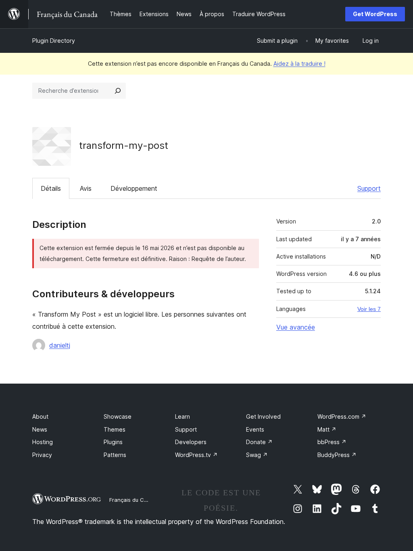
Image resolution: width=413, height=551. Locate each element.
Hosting (42, 441)
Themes (114, 429)
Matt (326, 429)
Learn (182, 416)
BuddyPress (337, 454)
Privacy (42, 454)
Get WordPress (375, 13)
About (40, 416)
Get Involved (263, 416)
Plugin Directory (53, 40)
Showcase (117, 416)
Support (369, 188)
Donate (259, 441)
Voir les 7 (369, 309)
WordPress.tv (196, 454)
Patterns (115, 454)
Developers (190, 441)
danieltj (59, 345)
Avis (86, 188)
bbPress (331, 441)
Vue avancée (295, 327)
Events (255, 429)
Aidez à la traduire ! (299, 63)
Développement (134, 188)
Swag (257, 454)
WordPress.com (341, 416)
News (39, 429)
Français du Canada (134, 500)
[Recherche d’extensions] (118, 91)
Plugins (113, 441)
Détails (51, 188)
